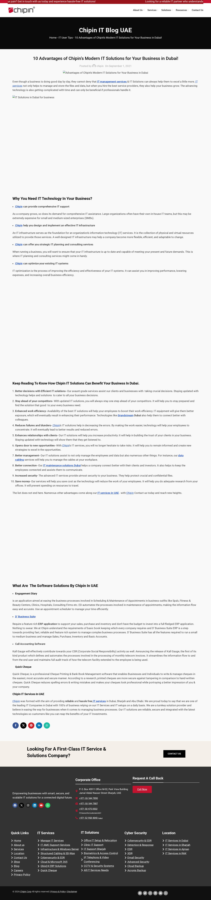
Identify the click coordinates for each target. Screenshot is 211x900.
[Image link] (32, 783)
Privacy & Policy (58, 891)
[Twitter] (145, 893)
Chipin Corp (25, 891)
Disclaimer (72, 891)
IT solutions (75, 383)
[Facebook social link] (15, 725)
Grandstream (126, 415)
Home (53, 37)
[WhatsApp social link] (47, 725)
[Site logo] (22, 9)
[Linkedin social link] (39, 725)
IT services (99, 701)
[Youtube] (41, 805)
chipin (100, 66)
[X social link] (23, 725)
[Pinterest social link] (31, 725)
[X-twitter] (21, 805)
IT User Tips (66, 37)
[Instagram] (28, 805)
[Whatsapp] (47, 805)
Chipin (19, 206)
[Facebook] (14, 805)
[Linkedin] (34, 805)
